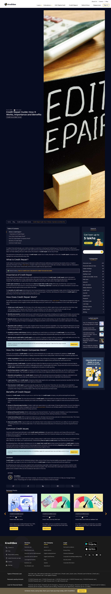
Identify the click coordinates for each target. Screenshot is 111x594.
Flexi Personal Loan (29, 550)
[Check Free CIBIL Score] (22, 503)
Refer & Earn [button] (86, 5)
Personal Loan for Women (85, 573)
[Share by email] (58, 486)
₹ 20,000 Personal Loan (62, 579)
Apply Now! (74, 344)
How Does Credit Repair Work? (17, 236)
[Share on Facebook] (28, 486)
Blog (107, 1)
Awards (46, 562)
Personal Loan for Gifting (50, 586)
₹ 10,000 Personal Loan (34, 579)
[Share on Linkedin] (43, 486)
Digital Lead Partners (49, 556)
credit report (55, 300)
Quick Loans (73, 573)
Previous (5, 514)
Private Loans (65, 573)
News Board (47, 565)
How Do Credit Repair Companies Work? (19, 238)
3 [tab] (55, 534)
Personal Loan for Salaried (31, 556)
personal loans (41, 407)
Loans (39, 5)
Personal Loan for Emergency (50, 585)
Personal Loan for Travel (34, 585)
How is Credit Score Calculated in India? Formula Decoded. (35, 270)
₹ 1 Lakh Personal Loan (48, 581)
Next (106, 514)
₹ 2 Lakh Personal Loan (61, 581)
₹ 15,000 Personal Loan (48, 579)
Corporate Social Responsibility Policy (72, 556)
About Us (94, 1)
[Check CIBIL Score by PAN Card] (55, 503)
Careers (101, 1)
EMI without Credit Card (44, 573)
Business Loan (28, 562)
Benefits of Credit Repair (15, 240)
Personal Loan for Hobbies (98, 585)
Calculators (47, 5)
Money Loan (31, 575)
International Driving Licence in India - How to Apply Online (90, 334)
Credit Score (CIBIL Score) (14, 117)
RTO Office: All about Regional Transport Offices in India (90, 340)
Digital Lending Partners (50, 553)
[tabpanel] (22, 513)
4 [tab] (57, 534)
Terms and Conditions (68, 547)
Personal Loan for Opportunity (66, 586)
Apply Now (82, 591)
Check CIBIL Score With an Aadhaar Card (86, 519)
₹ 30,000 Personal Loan (89, 579)
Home (9, 222)
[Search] (93, 252)
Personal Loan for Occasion (35, 586)
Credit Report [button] (73, 5)
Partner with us (47, 550)
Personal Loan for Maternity (82, 585)
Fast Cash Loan (32, 573)
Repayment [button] (97, 5)
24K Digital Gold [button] (60, 5)
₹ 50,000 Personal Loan (34, 581)
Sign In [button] (106, 5)
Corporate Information (68, 562)
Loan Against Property (30, 559)
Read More (13, 528)
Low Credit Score (55, 573)
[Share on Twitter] (13, 486)
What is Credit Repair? (15, 232)
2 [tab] (53, 534)
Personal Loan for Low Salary (82, 586)
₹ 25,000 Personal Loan (75, 579)
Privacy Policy (66, 550)
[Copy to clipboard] (72, 486)
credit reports (25, 265)
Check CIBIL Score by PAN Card (51, 519)
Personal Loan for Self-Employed (33, 553)
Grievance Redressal (68, 553)
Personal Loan (28, 547)
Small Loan (95, 573)
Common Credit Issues (15, 243)
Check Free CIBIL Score (16, 519)
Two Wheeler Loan (29, 565)
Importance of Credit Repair (17, 234)
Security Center (67, 559)
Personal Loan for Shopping (66, 585)
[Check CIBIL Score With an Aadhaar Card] (88, 503)
